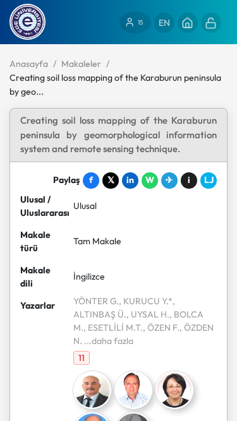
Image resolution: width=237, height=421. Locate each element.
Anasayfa (28, 63)
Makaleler (81, 63)
